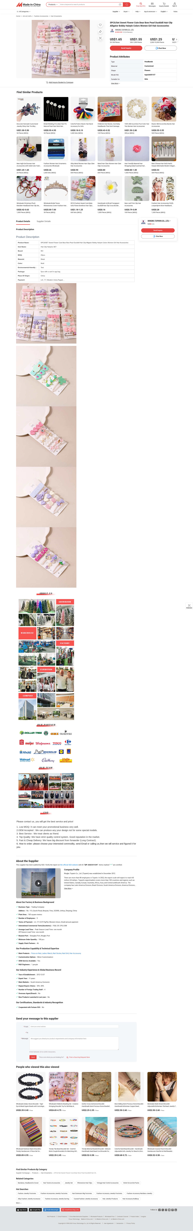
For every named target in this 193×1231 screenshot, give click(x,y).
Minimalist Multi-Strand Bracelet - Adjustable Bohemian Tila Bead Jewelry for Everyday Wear (162, 1106)
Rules (175, 11)
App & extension (149, 11)
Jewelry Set (69, 1183)
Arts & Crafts (27, 16)
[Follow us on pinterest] (172, 1210)
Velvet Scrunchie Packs (131, 1183)
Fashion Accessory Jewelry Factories (109, 1193)
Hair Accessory (75, 953)
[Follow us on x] (163, 1210)
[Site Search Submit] (127, 4)
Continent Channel (122, 1216)
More (18, 1203)
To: (27, 1032)
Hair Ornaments (56, 16)
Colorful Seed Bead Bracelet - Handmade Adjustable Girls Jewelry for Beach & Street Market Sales (129, 1151)
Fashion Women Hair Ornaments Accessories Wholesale (55, 164)
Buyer (126, 11)
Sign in (174, 6)
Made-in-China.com (87, 1219)
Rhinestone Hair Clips (84, 1183)
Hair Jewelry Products (110, 1199)
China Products (62, 1216)
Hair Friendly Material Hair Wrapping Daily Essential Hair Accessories (135, 164)
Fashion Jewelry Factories (27, 1193)
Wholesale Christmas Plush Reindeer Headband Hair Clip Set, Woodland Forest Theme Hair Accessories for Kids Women (28, 204)
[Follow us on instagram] (166, 1210)
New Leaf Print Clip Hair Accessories (133, 204)
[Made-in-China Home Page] (28, 4)
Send (33, 1057)
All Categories (24, 11)
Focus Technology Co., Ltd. (81, 1223)
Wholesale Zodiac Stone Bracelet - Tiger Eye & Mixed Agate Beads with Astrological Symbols (30, 1106)
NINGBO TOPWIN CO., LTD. (124, 30)
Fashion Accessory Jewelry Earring (57, 1199)
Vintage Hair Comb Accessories (108, 1183)
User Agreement (108, 1223)
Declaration (119, 1223)
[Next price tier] (176, 39)
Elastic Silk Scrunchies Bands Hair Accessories (163, 125)
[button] (120, 4)
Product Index (134, 1216)
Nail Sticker (57, 953)
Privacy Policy (130, 1223)
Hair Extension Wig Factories (82, 1193)
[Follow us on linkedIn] (176, 1210)
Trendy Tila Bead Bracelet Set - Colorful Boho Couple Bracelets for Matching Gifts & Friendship (63, 1151)
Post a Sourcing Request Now (78, 1057)
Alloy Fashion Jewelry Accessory (29, 1199)
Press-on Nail (36, 953)
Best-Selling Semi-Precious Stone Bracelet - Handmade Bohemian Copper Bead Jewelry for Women (129, 1106)
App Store (21, 1210)
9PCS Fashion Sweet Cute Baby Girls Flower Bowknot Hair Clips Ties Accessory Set (81, 204)
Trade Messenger (51, 1210)
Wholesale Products (96, 1216)
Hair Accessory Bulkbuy (131, 1199)
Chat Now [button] (162, 48)
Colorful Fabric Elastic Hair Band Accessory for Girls (82, 125)
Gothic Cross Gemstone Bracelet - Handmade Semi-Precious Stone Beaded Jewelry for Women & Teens (96, 1106)
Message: (25, 1038)
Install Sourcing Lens (72, 1210)
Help (137, 11)
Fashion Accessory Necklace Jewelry (139, 1193)
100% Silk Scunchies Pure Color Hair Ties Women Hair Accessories (137, 125)
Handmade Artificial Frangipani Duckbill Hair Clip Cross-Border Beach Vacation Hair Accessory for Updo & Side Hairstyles (110, 204)
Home (18, 16)
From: (26, 1027)
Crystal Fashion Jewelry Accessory (86, 1199)
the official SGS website (69, 865)
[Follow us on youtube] (169, 1210)
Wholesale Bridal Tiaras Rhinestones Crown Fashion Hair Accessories (55, 204)
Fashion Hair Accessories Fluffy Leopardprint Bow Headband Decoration (162, 204)
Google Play (35, 1210)
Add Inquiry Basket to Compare (61, 82)
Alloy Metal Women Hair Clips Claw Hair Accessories (82, 164)
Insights (143, 1216)
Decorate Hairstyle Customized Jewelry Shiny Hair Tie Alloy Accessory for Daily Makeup (27, 125)
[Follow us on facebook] (159, 1210)
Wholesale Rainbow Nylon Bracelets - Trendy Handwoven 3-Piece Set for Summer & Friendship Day (29, 1151)
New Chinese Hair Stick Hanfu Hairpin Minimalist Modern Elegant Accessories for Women (163, 164)
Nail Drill (65, 953)
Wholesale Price (109, 1216)
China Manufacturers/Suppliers (78, 1216)
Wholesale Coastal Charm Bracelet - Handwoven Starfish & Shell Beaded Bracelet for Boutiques (159, 1151)
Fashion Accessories (41, 16)
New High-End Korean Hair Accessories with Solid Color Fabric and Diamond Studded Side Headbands (29, 164)
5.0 (151, 224)
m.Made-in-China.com (101, 1219)
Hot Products (51, 1216)
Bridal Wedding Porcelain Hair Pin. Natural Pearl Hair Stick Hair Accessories (55, 125)
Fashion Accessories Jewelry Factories (54, 1193)
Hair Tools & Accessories (51, 1183)
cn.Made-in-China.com (117, 1219)
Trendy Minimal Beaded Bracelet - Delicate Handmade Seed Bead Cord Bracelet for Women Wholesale (96, 1151)
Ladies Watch (47, 953)
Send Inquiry (126, 48)
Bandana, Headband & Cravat (28, 1183)
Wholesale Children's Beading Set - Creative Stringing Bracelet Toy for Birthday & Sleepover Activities (63, 1106)
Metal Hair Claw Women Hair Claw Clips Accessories (109, 164)
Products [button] (52, 4)
